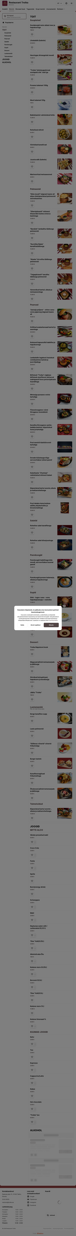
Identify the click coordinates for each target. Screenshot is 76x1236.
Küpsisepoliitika (53, 620)
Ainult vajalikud (35, 625)
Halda (22, 625)
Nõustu (51, 625)
